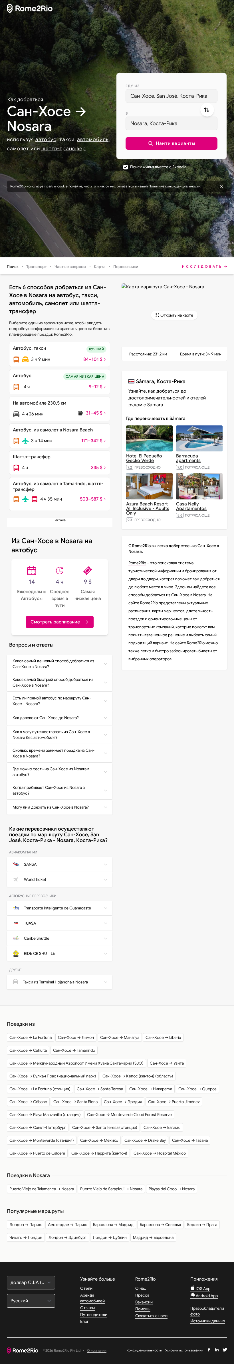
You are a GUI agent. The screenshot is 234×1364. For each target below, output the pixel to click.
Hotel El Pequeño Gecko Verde (144, 458)
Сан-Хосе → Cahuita (28, 1050)
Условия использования (184, 1350)
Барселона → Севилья (160, 1224)
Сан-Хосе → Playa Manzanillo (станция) (45, 1114)
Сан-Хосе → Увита (167, 1063)
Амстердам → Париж (67, 1224)
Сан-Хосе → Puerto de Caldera (37, 1153)
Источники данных (207, 1320)
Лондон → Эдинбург (67, 1237)
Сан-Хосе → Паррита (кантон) (99, 1153)
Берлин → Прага (202, 1224)
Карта (100, 266)
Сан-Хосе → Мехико (99, 1140)
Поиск (13, 266)
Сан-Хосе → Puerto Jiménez (174, 1101)
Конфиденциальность (144, 1350)
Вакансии (144, 1302)
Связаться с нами (151, 1315)
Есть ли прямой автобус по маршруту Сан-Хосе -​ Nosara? (52, 700)
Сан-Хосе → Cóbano (28, 1101)
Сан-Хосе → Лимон (76, 1037)
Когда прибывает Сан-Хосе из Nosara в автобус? (49, 790)
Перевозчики (125, 266)
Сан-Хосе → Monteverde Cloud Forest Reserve (129, 1114)
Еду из (133, 86)
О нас (140, 1288)
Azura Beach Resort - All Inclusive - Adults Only (148, 508)
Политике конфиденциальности (174, 186)
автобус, (46, 139)
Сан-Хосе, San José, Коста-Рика (168, 96)
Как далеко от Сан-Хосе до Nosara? (46, 717)
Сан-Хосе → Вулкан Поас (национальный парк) (52, 1076)
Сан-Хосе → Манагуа (119, 1037)
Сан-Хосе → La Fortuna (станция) (39, 1088)
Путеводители (93, 1314)
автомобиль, (93, 139)
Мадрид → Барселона (153, 1237)
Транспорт (36, 266)
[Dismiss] (221, 186)
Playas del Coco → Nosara (172, 1188)
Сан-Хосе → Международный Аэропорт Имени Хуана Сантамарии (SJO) (76, 1063)
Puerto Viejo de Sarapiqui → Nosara (111, 1188)
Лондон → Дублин (110, 1237)
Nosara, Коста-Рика (153, 123)
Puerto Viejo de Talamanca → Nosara (41, 1188)
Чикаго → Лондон (25, 1237)
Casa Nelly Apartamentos (191, 506)
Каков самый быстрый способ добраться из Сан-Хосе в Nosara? (53, 682)
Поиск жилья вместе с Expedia (158, 166)
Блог (84, 1321)
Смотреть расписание (55, 622)
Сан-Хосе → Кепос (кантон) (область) (137, 1076)
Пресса (142, 1295)
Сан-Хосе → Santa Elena (75, 1101)
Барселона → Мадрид (113, 1224)
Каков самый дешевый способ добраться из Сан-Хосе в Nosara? (53, 663)
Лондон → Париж (25, 1224)
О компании (96, 1351)
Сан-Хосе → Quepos (197, 1088)
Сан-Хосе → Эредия (123, 1101)
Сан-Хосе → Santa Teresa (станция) (104, 1127)
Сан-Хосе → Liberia (163, 1037)
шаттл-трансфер (63, 148)
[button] (171, 143)
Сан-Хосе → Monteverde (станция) (41, 1140)
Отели (86, 1288)
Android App (206, 1295)
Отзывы (87, 1307)
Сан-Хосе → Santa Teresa (100, 1088)
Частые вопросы (70, 266)
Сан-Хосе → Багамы (162, 1127)
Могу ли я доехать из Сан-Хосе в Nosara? (51, 807)
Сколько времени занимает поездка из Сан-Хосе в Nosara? (53, 753)
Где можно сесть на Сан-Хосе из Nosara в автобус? (51, 771)
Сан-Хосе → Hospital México (160, 1153)
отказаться (125, 186)
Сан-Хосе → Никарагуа (150, 1088)
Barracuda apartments (188, 458)
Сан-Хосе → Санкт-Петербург (37, 1127)
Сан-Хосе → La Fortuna (30, 1037)
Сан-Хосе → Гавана (190, 1140)
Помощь (142, 1308)
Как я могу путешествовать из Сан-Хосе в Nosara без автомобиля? (51, 734)
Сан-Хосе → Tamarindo (74, 1050)
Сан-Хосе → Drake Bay (145, 1140)
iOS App (202, 1288)
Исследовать (202, 266)
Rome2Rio (137, 562)
